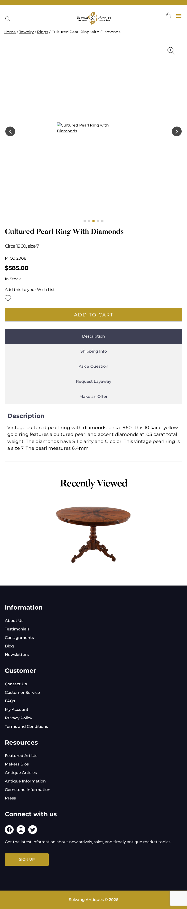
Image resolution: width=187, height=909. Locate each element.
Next (177, 131)
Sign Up (27, 859)
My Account (16, 709)
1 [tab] (85, 221)
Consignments (19, 637)
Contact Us (16, 684)
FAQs (10, 701)
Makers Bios (17, 764)
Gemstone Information (27, 789)
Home (10, 32)
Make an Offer (93, 396)
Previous (10, 131)
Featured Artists (21, 755)
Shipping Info (93, 351)
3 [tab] (93, 221)
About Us (14, 620)
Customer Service (22, 692)
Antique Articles (21, 772)
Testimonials (17, 629)
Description (93, 336)
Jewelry (26, 32)
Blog (9, 646)
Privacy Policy (18, 718)
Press (10, 798)
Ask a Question (93, 366)
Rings (42, 32)
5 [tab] (102, 221)
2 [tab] (89, 221)
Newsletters (17, 654)
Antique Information (25, 781)
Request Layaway (93, 381)
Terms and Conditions (26, 726)
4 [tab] (98, 221)
